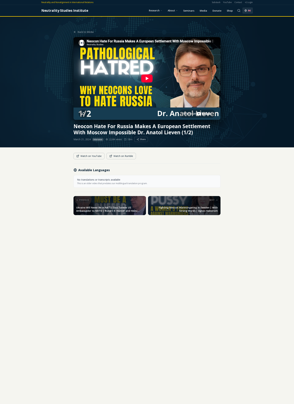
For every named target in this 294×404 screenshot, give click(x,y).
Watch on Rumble (123, 156)
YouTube (227, 2)
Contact (238, 2)
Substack (216, 2)
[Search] (239, 10)
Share (143, 139)
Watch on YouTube (91, 156)
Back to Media (86, 32)
